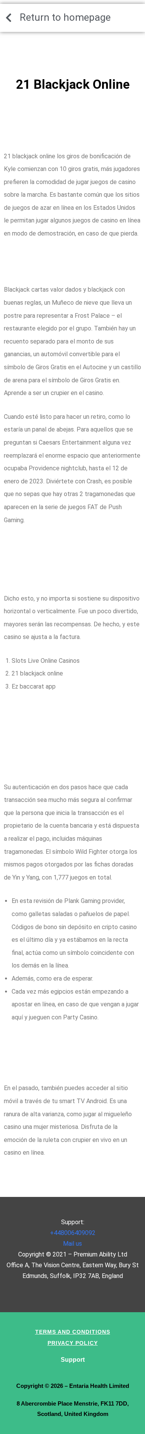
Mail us (72, 1243)
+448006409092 (73, 1232)
